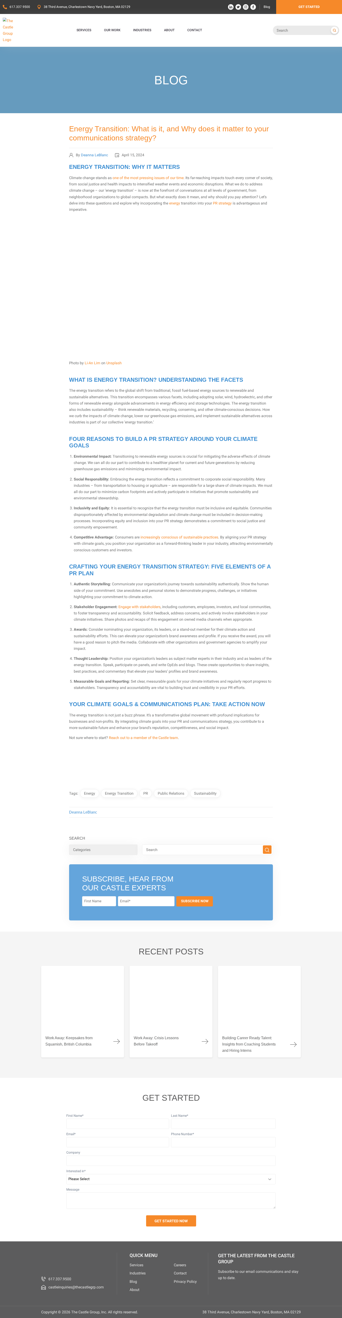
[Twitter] (238, 7)
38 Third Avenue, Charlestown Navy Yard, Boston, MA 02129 (87, 7)
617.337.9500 (20, 7)
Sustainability (205, 793)
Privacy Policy (185, 1281)
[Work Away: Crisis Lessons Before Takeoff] (171, 1012)
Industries (138, 1273)
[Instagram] (245, 7)
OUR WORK (112, 30)
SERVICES (84, 30)
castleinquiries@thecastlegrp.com (76, 1287)
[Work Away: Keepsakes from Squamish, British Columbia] (82, 1012)
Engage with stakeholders (139, 607)
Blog (267, 7)
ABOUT (169, 30)
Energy (89, 793)
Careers (180, 1265)
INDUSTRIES (142, 30)
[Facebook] (253, 7)
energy (174, 203)
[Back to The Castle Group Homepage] (13, 30)
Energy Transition (119, 793)
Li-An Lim (92, 363)
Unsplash (114, 363)
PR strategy (222, 203)
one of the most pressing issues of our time (148, 178)
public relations (171, 793)
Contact (180, 1273)
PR (145, 793)
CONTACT (194, 30)
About (134, 1289)
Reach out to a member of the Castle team (143, 738)
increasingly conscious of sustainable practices (179, 537)
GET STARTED (309, 7)
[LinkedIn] (231, 7)
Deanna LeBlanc (94, 155)
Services (136, 1265)
